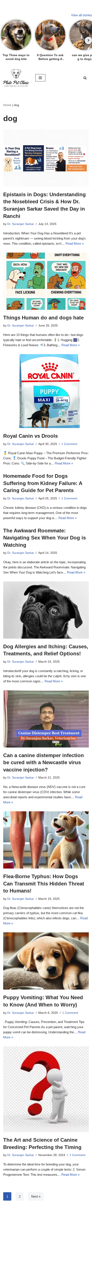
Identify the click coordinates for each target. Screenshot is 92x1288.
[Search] (85, 77)
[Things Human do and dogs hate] (46, 281)
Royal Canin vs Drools (30, 436)
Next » (35, 1196)
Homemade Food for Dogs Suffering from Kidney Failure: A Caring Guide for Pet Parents (42, 483)
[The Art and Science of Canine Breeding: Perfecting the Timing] (46, 1089)
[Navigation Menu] (40, 77)
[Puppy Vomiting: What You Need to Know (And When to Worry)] (46, 961)
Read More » (74, 243)
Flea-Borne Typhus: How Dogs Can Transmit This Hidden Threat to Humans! (43, 883)
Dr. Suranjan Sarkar (20, 224)
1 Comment (69, 444)
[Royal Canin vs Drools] (46, 391)
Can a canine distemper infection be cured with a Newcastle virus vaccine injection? (43, 762)
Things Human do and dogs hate (43, 318)
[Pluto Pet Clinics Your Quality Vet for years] (16, 78)
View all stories (81, 15)
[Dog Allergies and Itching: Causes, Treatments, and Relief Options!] (46, 610)
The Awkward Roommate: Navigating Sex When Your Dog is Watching (44, 538)
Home (7, 105)
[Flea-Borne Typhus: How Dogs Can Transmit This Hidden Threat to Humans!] (46, 840)
